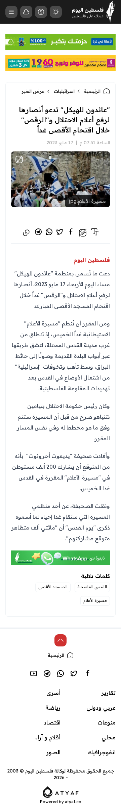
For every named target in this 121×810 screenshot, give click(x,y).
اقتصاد (52, 722)
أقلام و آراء (48, 737)
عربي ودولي (101, 707)
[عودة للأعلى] (60, 640)
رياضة (53, 707)
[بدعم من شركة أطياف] (61, 791)
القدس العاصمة (92, 586)
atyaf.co (73, 801)
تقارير (109, 692)
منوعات (106, 722)
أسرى (53, 692)
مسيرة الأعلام (95, 600)
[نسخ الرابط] (26, 233)
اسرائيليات (64, 91)
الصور (53, 752)
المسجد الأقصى (53, 586)
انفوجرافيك (101, 752)
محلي (109, 737)
